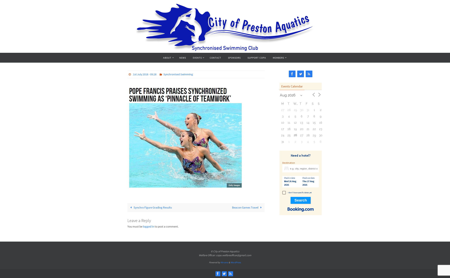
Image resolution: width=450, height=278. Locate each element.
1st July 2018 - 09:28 (144, 74)
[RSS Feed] (309, 74)
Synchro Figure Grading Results (152, 207)
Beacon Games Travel (245, 207)
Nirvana (224, 262)
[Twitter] (300, 74)
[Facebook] (292, 74)
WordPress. (236, 262)
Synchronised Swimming (178, 74)
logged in (148, 226)
